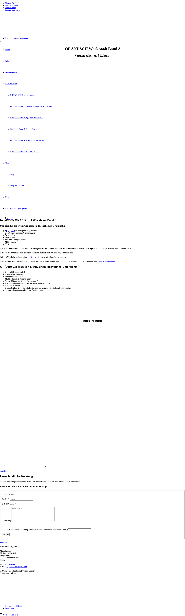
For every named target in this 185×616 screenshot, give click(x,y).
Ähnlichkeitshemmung (106, 261)
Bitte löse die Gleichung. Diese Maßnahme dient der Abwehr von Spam (38, 530)
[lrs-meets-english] (19, 25)
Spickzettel (35, 257)
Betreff (5, 504)
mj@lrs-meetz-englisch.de (17, 566)
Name (5, 494)
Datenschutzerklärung (13, 606)
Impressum (9, 608)
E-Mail (5, 499)
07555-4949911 (10, 564)
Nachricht (6, 521)
